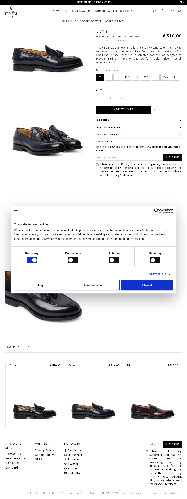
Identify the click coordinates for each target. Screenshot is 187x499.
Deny (40, 285)
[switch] (73, 260)
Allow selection (93, 285)
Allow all (147, 285)
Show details (157, 273)
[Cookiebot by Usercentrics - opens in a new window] (157, 211)
